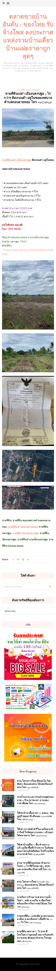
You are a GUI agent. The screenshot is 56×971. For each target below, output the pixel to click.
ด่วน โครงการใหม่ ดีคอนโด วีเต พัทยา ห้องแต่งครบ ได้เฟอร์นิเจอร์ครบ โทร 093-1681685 (35, 784)
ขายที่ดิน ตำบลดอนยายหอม (23, 526)
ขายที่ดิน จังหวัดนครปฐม (25, 533)
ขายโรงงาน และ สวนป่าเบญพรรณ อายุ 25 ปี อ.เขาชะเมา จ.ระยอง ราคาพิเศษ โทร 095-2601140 (35, 800)
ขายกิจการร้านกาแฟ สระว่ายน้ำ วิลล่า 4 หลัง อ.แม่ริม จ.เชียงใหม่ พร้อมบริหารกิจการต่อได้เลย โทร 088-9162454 (34, 902)
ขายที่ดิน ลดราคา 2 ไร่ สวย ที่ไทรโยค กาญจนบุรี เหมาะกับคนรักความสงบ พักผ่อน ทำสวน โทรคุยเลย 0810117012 (35, 936)
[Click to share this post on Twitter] (18, 559)
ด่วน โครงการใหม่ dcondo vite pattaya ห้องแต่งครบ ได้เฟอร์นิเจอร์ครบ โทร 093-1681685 (35, 885)
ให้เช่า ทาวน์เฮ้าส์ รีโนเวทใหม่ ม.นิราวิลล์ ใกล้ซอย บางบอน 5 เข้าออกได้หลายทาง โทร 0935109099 (35, 832)
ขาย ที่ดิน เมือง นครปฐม (28, 90)
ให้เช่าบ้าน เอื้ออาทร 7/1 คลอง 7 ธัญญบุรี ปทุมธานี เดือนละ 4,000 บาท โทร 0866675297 (35, 816)
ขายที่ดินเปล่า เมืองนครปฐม (16, 159)
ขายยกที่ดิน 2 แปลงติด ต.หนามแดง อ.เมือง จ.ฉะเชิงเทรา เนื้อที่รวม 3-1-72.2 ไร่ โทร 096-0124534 (35, 919)
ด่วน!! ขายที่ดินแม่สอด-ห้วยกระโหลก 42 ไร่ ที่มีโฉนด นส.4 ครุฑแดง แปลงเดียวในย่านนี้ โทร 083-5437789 (34, 867)
